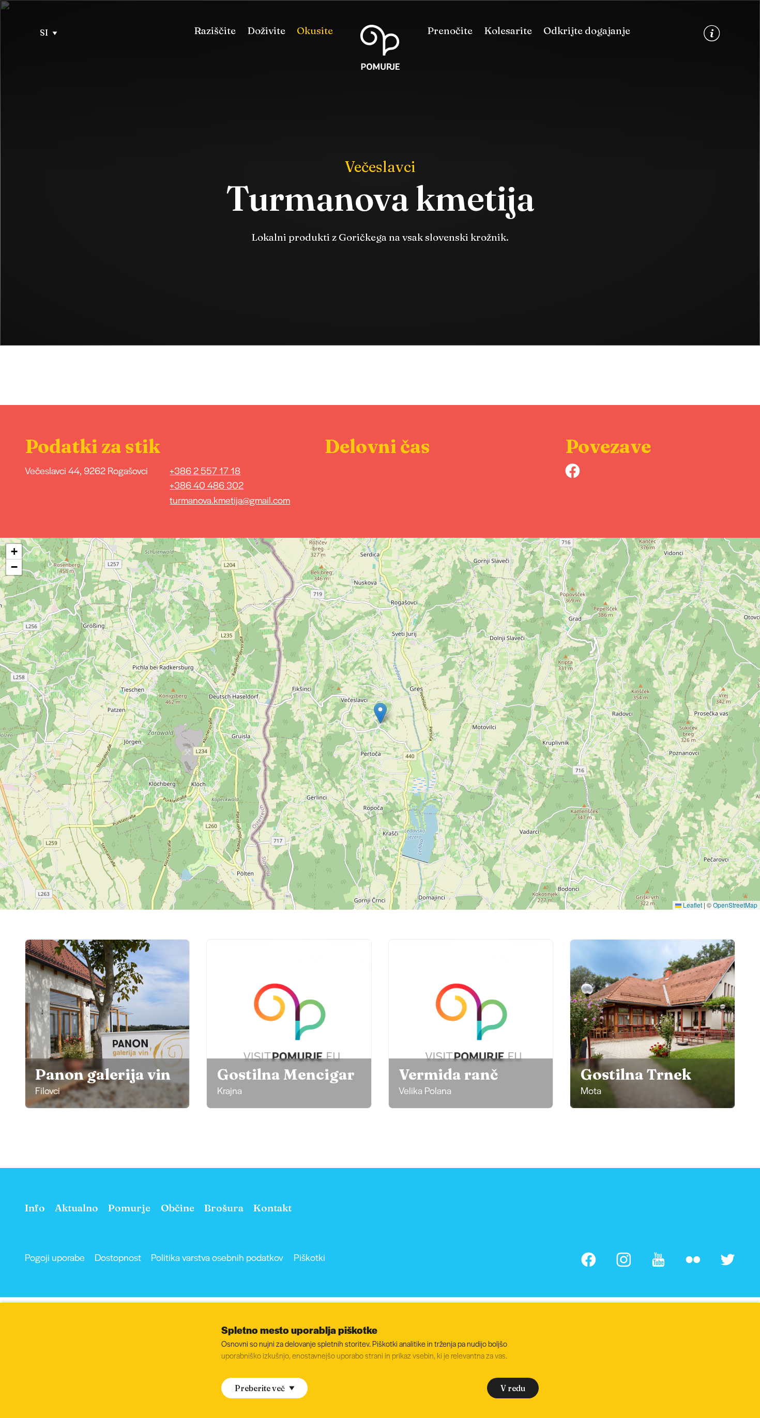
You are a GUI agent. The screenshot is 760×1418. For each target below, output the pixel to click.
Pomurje (129, 1208)
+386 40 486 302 (207, 484)
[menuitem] (215, 31)
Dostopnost (118, 1257)
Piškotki (309, 1257)
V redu (512, 1388)
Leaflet (691, 904)
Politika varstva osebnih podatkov (217, 1257)
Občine (177, 1208)
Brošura (224, 1208)
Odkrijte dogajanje (586, 31)
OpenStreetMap (735, 904)
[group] (107, 1024)
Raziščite (215, 31)
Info (35, 1208)
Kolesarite (508, 31)
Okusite (315, 31)
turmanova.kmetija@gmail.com (230, 499)
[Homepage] (380, 49)
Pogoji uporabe (55, 1257)
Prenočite (450, 31)
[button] (380, 713)
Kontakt (272, 1208)
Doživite (266, 31)
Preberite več (260, 1388)
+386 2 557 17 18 (205, 470)
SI (44, 33)
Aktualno (76, 1208)
